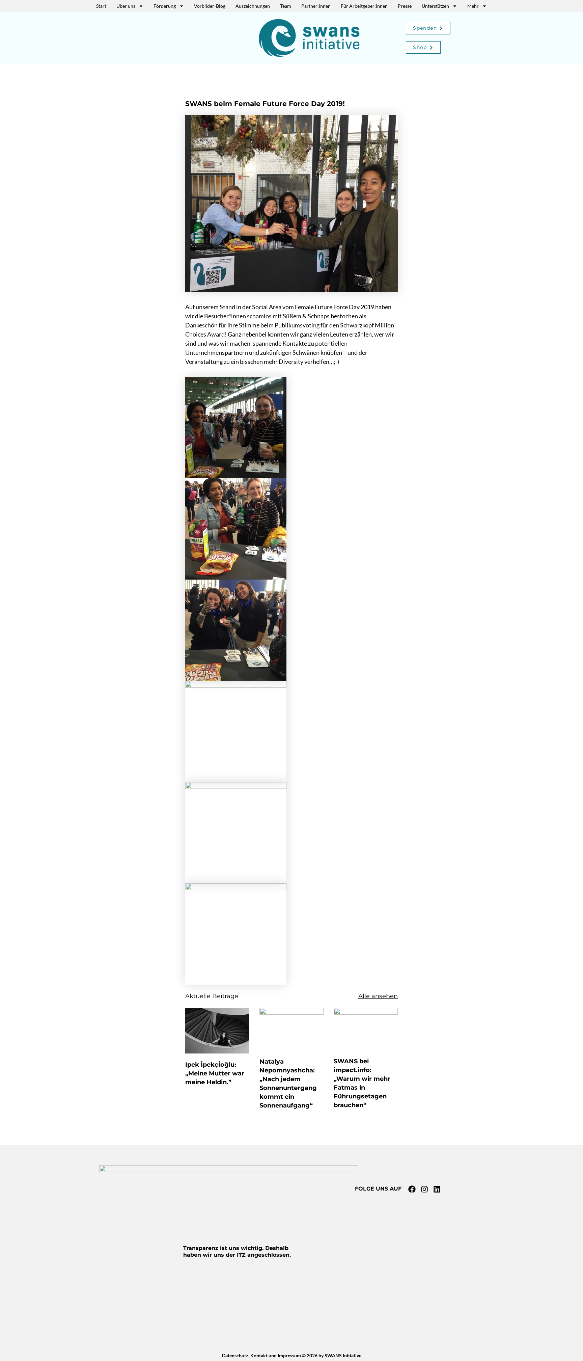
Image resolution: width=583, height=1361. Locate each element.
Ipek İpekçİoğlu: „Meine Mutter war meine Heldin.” (214, 1073)
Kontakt (259, 1355)
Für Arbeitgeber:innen (364, 6)
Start (101, 6)
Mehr (473, 6)
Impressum (289, 1355)
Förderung (165, 6)
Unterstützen (435, 6)
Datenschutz (235, 1355)
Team (285, 6)
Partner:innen (316, 6)
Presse (405, 6)
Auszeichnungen (252, 6)
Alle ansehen (378, 996)
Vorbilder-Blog (209, 6)
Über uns (125, 6)
